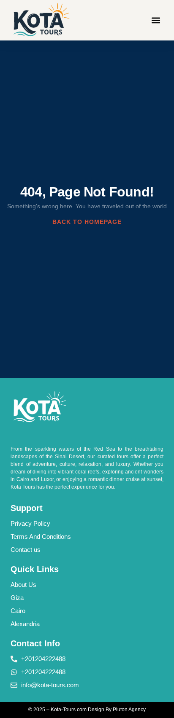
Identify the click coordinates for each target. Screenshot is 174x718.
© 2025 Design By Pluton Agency (87, 710)
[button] (156, 20)
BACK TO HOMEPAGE (87, 221)
